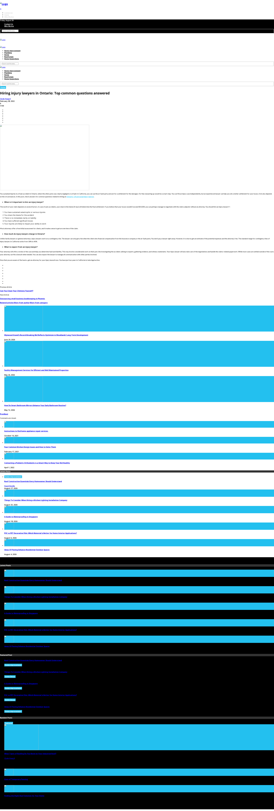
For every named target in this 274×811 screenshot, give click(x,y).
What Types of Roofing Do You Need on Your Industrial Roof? (30, 753)
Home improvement (12, 51)
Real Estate (8, 57)
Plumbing (8, 53)
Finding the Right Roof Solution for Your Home (24, 796)
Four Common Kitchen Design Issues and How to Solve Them (30, 447)
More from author (22, 303)
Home (6, 15)
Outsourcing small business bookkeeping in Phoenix (22, 298)
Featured (9, 723)
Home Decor (10, 676)
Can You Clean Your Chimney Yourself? (16, 291)
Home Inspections (11, 59)
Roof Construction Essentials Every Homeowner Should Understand (33, 481)
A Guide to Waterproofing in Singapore (21, 517)
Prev (2, 414)
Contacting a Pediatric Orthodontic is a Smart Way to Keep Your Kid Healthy (37, 463)
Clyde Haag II (5, 99)
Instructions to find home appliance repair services (26, 431)
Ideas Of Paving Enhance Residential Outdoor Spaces (27, 550)
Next (6, 414)
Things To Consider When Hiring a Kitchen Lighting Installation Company (35, 500)
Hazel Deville (9, 486)
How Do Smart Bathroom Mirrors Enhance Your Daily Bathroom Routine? (35, 405)
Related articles (7, 303)
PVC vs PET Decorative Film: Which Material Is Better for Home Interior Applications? (40, 533)
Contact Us (8, 13)
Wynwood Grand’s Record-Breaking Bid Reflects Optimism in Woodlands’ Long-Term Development (46, 335)
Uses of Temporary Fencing (16, 779)
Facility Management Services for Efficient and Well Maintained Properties (36, 370)
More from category (39, 303)
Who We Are (9, 17)
